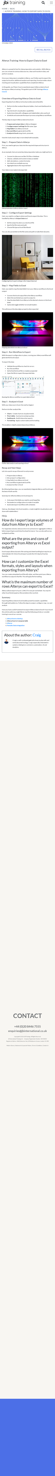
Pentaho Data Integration (16, 625)
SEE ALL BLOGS (43, 49)
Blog (12, 9)
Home (4, 9)
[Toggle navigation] (51, 2)
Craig (37, 635)
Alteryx (9, 623)
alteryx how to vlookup (15, 619)
